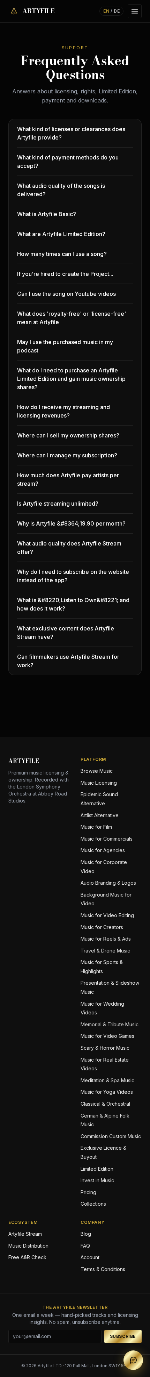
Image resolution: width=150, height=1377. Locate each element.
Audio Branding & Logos (108, 883)
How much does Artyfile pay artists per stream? (68, 479)
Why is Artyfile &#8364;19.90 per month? (71, 523)
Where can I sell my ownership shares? (68, 435)
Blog (86, 1234)
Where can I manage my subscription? (67, 455)
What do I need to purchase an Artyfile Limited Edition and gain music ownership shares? (71, 379)
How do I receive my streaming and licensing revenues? (63, 411)
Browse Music (97, 771)
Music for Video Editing (107, 915)
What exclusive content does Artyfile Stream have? (65, 632)
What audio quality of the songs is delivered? (61, 190)
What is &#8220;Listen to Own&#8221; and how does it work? (73, 604)
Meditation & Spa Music (107, 1080)
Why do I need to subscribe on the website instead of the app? (73, 576)
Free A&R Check (27, 1257)
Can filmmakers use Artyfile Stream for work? (68, 661)
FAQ (85, 1246)
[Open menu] (135, 11)
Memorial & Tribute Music (109, 1024)
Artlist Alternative (100, 815)
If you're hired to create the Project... (65, 273)
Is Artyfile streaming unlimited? (57, 503)
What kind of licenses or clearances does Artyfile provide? (71, 133)
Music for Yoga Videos (107, 1092)
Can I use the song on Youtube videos (66, 293)
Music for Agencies (103, 850)
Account (90, 1257)
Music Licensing (99, 783)
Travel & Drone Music (105, 951)
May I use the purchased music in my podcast (65, 346)
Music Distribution (28, 1246)
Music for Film (96, 827)
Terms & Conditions (103, 1269)
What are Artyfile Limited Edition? (61, 233)
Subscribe (123, 1336)
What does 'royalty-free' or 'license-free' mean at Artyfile (71, 318)
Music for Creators (102, 927)
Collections (93, 1204)
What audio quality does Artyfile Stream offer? (69, 547)
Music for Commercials (107, 839)
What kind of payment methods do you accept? (68, 161)
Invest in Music (97, 1180)
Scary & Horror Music (105, 1048)
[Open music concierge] (133, 1360)
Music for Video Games (107, 1036)
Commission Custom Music (111, 1136)
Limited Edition (97, 1169)
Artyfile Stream (25, 1234)
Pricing (88, 1192)
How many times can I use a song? (62, 253)
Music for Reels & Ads (106, 939)
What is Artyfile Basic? (46, 214)
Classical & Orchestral (105, 1104)
